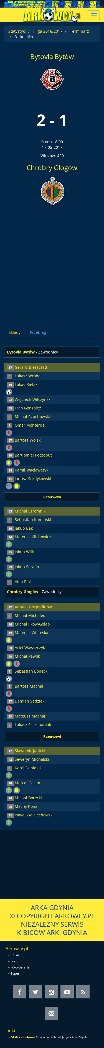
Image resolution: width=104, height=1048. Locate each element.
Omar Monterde (30, 425)
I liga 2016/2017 (47, 31)
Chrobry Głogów (52, 167)
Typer (15, 973)
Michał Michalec (30, 615)
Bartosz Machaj (29, 686)
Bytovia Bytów (52, 56)
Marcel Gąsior (27, 782)
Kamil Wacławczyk (31, 470)
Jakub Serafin (27, 566)
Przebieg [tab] (38, 332)
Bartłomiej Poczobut (33, 455)
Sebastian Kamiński (33, 519)
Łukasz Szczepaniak (33, 724)
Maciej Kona (26, 806)
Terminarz (79, 31)
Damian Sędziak (29, 701)
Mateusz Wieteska (31, 632)
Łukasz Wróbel (28, 375)
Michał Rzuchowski (32, 416)
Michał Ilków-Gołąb (32, 624)
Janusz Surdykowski (33, 478)
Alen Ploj (23, 581)
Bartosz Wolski (28, 440)
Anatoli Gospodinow (33, 606)
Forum (16, 961)
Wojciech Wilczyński (33, 399)
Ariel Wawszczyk (30, 647)
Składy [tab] (15, 332)
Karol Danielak (28, 767)
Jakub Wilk (24, 551)
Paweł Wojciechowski (34, 815)
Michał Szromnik (30, 511)
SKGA (15, 955)
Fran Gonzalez (28, 408)
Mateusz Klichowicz (33, 536)
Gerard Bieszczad (31, 367)
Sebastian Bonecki (32, 671)
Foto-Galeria (20, 967)
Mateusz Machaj (30, 716)
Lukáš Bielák (26, 384)
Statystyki (17, 31)
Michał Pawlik (27, 656)
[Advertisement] (52, 262)
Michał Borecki (28, 797)
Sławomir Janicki (30, 750)
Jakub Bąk (24, 528)
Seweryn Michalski (32, 759)
